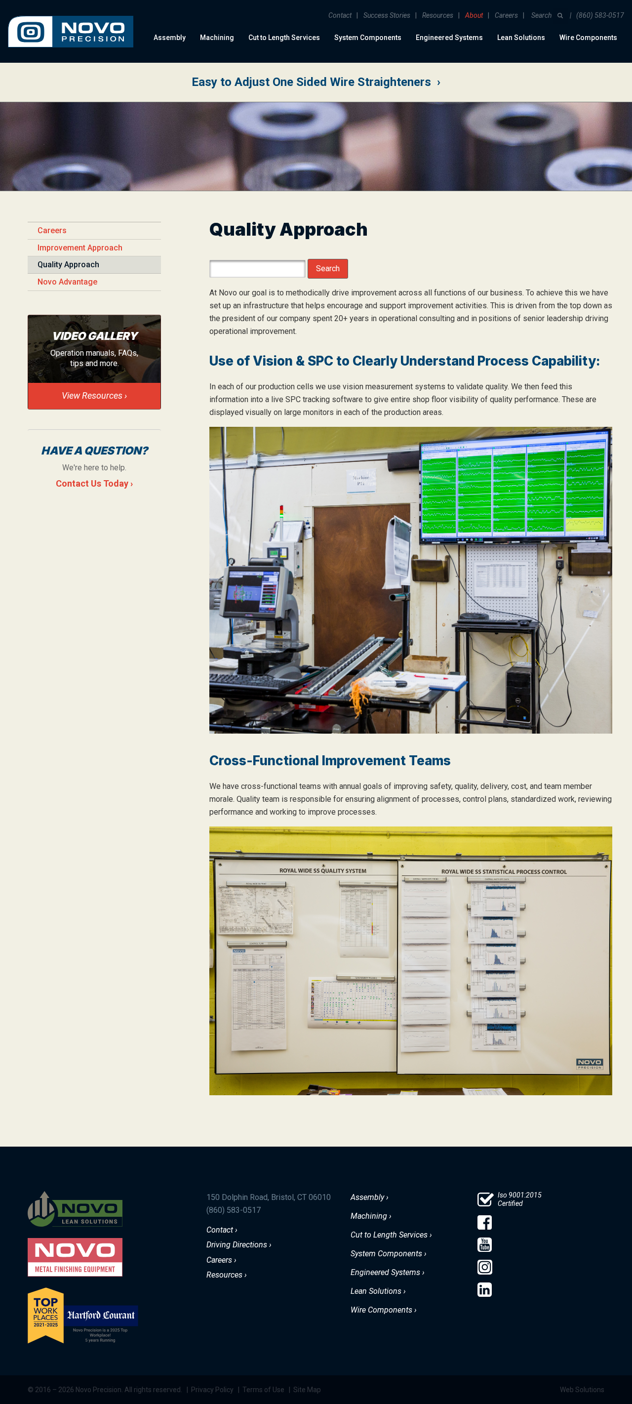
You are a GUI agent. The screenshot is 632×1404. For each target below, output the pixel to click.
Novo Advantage (67, 282)
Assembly (170, 37)
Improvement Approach (80, 247)
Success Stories (386, 15)
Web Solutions (582, 1390)
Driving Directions (236, 1244)
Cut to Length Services (284, 37)
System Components (367, 37)
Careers (506, 15)
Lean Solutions (521, 37)
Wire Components (588, 37)
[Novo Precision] (70, 8)
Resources (437, 15)
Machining (217, 37)
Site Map (307, 1390)
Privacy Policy (212, 1390)
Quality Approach (68, 264)
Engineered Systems (449, 37)
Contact (340, 15)
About (474, 15)
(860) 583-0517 (600, 15)
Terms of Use (263, 1390)
